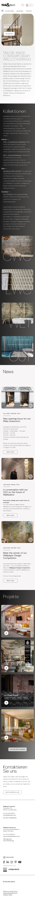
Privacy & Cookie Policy (10, 891)
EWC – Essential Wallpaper (12, 155)
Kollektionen (9, 11)
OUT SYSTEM (7, 194)
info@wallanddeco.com (9, 815)
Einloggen (10, 857)
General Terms (7, 895)
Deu (23, 5)
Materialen (20, 11)
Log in (30, 5)
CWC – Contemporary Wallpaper (14, 142)
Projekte (29, 11)
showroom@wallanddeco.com (11, 836)
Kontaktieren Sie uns (12, 792)
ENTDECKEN (9, 36)
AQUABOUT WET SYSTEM (12, 171)
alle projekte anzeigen (17, 749)
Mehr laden (10, 452)
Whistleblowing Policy (10, 893)
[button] (13, 43)
